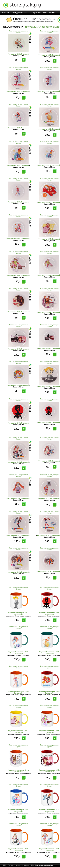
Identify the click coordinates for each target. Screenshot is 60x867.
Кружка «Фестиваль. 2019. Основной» (18, 849)
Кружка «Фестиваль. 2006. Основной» (49, 731)
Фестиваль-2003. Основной (18, 349)
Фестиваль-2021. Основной (18, 54)
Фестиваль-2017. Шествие (49, 499)
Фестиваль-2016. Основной (18, 572)
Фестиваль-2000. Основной (18, 423)
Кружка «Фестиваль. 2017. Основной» (49, 810)
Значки (18, 32)
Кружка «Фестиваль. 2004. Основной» (18, 771)
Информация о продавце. (44, 865)
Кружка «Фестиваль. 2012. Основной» (49, 652)
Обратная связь (39, 12)
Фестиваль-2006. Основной (18, 275)
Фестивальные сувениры (18, 31)
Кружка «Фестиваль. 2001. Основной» (18, 613)
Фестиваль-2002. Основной (18, 385)
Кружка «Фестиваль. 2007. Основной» (18, 731)
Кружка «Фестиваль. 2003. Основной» (49, 771)
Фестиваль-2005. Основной (18, 312)
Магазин (5, 12)
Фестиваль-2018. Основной (18, 498)
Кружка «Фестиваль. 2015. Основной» (18, 810)
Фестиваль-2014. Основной (18, 92)
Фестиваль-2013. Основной (18, 128)
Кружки (18, 589)
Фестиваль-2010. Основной (18, 202)
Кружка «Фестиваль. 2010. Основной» (18, 692)
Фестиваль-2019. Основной (18, 462)
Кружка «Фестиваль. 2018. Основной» (49, 849)
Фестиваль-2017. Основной (18, 535)
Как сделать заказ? (21, 12)
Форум (52, 12)
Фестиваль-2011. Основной (18, 166)
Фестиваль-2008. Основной (18, 238)
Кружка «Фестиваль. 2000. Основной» (49, 613)
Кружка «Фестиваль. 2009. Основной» (49, 692)
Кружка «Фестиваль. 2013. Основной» (18, 652)
